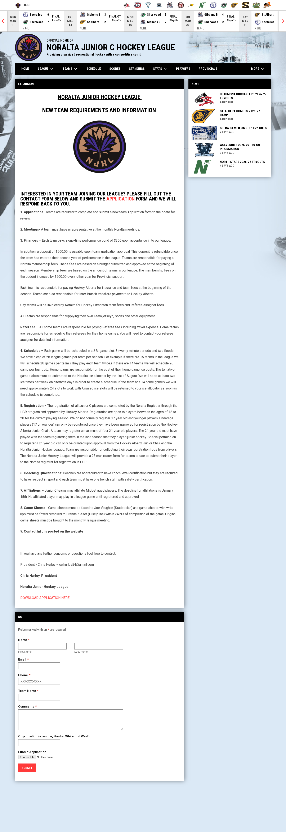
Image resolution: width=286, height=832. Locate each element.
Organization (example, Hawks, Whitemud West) (54, 736)
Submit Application (32, 752)
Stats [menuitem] (160, 68)
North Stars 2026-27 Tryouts (242, 162)
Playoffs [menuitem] (183, 69)
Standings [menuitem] (137, 69)
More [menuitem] (258, 68)
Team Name (27, 691)
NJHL (23, 5)
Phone (23, 675)
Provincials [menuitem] (208, 69)
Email (22, 659)
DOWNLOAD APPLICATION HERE (45, 598)
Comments (26, 706)
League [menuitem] (46, 68)
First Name (24, 651)
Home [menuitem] (25, 69)
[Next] (282, 21)
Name (22, 640)
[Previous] (3, 21)
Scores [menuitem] (115, 69)
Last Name (81, 651)
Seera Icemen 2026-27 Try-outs (243, 128)
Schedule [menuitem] (93, 69)
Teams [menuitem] (70, 68)
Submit (27, 768)
